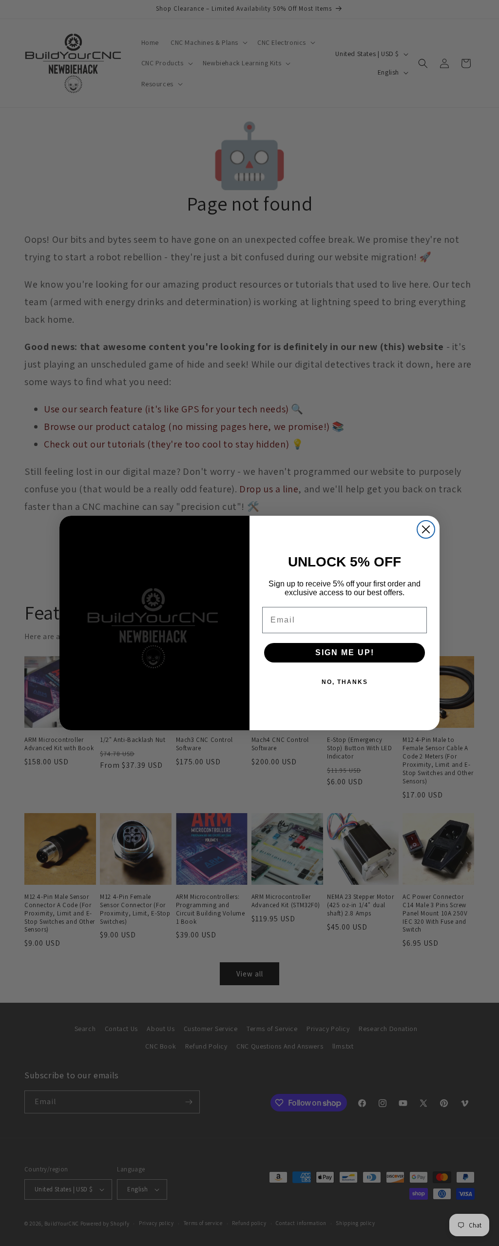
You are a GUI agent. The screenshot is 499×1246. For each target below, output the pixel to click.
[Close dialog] (426, 529)
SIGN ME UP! (344, 652)
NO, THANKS (345, 682)
